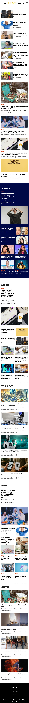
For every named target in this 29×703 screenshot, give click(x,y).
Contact (14, 695)
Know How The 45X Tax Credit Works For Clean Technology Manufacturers (12, 404)
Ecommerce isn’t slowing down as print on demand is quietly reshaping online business (14, 153)
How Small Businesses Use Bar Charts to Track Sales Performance (7, 330)
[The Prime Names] (13, 3)
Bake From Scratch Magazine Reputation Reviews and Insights (7, 558)
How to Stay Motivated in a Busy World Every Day (13, 651)
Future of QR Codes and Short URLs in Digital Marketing (12, 474)
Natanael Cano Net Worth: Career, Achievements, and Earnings (7, 196)
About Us (14, 687)
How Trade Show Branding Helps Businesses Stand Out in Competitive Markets (7, 377)
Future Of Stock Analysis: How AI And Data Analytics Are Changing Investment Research (14, 450)
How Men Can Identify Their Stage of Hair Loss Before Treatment (19, 24)
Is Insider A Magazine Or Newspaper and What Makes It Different (21, 377)
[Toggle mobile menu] (27, 3)
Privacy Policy (14, 691)
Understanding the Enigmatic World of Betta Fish (13, 674)
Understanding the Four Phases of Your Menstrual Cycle (20, 576)
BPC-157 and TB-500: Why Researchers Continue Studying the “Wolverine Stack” (12, 132)
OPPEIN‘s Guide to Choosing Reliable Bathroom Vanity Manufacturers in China (13, 628)
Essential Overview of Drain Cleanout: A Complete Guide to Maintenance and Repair (13, 427)
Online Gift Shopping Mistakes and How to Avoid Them (14, 107)
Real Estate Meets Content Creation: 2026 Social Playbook (6, 359)
